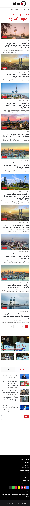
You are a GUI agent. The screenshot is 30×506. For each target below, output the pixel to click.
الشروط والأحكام (24, 467)
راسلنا (27, 472)
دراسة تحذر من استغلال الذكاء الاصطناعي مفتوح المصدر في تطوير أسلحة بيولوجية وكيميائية (10, 407)
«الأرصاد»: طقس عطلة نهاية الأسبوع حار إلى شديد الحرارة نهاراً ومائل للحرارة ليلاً (16, 165)
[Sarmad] (19, 3)
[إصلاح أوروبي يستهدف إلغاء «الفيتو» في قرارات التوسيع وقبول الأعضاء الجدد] (24, 399)
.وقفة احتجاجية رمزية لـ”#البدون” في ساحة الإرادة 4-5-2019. (23, 363)
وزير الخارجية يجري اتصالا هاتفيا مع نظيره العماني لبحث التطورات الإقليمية (10, 383)
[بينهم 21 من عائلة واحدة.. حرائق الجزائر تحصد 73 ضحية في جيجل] (24, 392)
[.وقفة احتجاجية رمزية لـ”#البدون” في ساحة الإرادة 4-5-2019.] (22, 356)
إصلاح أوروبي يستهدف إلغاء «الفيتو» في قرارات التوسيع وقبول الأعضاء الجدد (10, 398)
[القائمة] (2, 4)
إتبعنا (26, 416)
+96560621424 (25, 480)
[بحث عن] (28, 4)
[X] (10, 487)
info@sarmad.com (24, 483)
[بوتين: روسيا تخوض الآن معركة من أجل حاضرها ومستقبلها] (24, 376)
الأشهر (8, 369)
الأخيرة (15, 330)
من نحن (27, 465)
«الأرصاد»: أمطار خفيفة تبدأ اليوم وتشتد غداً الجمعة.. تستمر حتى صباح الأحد (15, 316)
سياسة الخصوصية (24, 470)
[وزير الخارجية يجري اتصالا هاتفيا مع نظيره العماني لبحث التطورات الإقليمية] (24, 383)
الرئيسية (26, 9)
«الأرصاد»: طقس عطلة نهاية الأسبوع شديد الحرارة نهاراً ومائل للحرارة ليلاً (17, 45)
